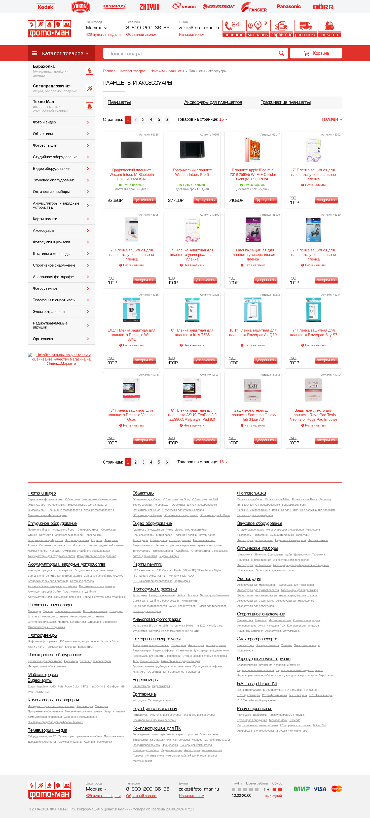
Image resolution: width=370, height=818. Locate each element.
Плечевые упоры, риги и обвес (152, 534)
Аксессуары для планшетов (213, 102)
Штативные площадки (42, 621)
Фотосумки (140, 595)
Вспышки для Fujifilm (285, 509)
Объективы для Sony (176, 499)
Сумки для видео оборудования (170, 540)
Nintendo (294, 720)
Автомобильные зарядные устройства (52, 586)
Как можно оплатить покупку (329, 28)
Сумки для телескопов (212, 605)
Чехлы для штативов (55, 616)
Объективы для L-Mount (215, 515)
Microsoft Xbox (278, 720)
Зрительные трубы (280, 554)
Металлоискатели (280, 620)
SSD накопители (160, 739)
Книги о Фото (36, 646)
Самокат (286, 645)
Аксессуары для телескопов (291, 559)
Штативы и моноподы (51, 254)
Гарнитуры (303, 534)
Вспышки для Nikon (277, 499)
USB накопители (143, 570)
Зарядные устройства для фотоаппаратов (55, 575)
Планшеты (119, 102)
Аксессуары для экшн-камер (255, 600)
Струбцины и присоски (102, 621)
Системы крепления (52, 545)
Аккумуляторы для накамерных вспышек (54, 596)
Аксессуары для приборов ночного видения (301, 565)
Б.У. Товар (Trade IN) (257, 684)
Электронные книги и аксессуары (154, 720)
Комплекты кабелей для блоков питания (191, 755)
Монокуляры (245, 570)
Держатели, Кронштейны (191, 529)
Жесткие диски (142, 760)
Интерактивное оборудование (47, 666)
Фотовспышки (45, 145)
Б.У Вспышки (293, 689)
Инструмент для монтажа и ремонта (51, 706)
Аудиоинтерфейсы (282, 534)
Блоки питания (209, 734)
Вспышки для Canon (250, 499)
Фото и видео (44, 122)
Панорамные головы (68, 611)
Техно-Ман (50, 106)
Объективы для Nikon (146, 509)
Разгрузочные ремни (162, 595)
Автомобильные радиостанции (180, 661)
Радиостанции (142, 650)
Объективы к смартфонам (181, 515)
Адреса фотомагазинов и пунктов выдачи (257, 28)
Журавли (96, 540)
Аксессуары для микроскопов (274, 570)
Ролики (32, 545)
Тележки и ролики (185, 534)
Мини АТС (139, 671)
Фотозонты (46, 534)
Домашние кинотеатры (42, 741)
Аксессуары (43, 230)
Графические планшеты (286, 102)
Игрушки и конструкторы (292, 730)
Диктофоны (260, 534)
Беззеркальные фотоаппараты (87, 504)
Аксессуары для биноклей (254, 565)
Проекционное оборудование (55, 655)
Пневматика (245, 620)
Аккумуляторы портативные (151, 645)
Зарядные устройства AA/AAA (103, 575)
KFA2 (84, 686)
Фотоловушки (291, 630)
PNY (30, 691)
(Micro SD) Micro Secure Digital (202, 570)
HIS (103, 686)
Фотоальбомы (110, 641)
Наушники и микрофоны (290, 540)
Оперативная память (146, 744)
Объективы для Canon (147, 499)
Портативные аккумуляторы (97, 586)
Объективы (43, 134)
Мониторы (101, 706)
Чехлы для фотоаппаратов (150, 605)
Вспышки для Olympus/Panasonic (258, 504)
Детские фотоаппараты (99, 509)
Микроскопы (245, 554)
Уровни (48, 611)
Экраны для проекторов (95, 661)
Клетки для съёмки (145, 556)
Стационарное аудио (250, 529)
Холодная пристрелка (251, 625)
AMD (53, 686)
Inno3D (94, 686)
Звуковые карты (171, 750)
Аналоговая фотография (54, 277)
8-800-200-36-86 (147, 28)
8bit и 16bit (319, 725)
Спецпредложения (55, 88)
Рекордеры (244, 534)
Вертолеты (326, 675)
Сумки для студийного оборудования (86, 550)
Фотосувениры (45, 288)
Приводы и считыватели (148, 755)
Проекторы (71, 661)
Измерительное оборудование (96, 556)
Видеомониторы (143, 545)
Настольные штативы (72, 621)
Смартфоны (178, 645)
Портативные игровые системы (257, 725)
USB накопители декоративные (152, 580)
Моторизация (207, 534)
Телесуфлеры (142, 550)
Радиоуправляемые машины (255, 670)
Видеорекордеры (163, 550)
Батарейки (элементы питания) (48, 580)
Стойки (32, 534)
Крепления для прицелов (303, 625)
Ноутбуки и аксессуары (165, 714)
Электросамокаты (267, 645)
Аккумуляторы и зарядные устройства (56, 205)
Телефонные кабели (146, 661)
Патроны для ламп (77, 540)
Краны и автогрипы (210, 545)
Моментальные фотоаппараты (47, 515)
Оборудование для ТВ (42, 736)
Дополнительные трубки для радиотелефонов (162, 666)
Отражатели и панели (69, 534)
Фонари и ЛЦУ (276, 625)
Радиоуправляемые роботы (255, 675)
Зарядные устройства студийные (104, 596)
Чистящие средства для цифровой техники (55, 722)
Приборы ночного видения (254, 559)
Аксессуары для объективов (255, 605)
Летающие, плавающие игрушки (279, 664)
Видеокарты (40, 680)
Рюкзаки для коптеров (147, 611)
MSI (123, 686)
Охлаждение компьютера (149, 734)
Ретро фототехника (274, 695)
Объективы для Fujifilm (147, 515)
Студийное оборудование (55, 157)
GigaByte (113, 686)
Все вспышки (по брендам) (317, 509)
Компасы (261, 620)
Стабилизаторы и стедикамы (209, 550)
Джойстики (260, 714)
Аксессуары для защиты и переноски (156, 655)
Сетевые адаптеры (82, 580)
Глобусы (70, 646)
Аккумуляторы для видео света (175, 545)
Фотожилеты (190, 600)
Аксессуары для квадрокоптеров (296, 675)
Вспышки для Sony (294, 504)
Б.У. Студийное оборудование (256, 700)
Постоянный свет (39, 529)
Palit (60, 686)
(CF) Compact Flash (168, 570)
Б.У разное (310, 689)
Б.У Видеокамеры (248, 695)
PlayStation (244, 714)
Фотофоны (111, 540)
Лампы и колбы (38, 550)
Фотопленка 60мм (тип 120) (187, 625)
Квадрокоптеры (247, 664)
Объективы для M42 (205, 499)
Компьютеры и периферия (53, 700)
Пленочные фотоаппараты (65, 509)
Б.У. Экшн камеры (320, 695)
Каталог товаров (62, 53)
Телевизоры (66, 736)
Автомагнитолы (318, 540)
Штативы (34, 616)
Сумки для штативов (182, 605)
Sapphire (42, 686)
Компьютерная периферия (45, 716)
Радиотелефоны (163, 650)
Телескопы (319, 554)
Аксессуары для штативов (87, 616)
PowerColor (72, 686)
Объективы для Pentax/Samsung (183, 509)
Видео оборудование (51, 169)
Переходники (93, 534)
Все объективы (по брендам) (151, 504)
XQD (191, 575)
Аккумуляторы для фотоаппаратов (50, 570)
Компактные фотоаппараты (99, 499)
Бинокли (260, 554)
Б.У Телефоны (298, 695)
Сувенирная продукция (252, 720)
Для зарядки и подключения (211, 650)
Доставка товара (305, 28)
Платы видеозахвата (146, 750)
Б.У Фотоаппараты (249, 689)
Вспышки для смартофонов (255, 515)
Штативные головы (95, 611)
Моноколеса (245, 650)
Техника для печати (160, 700)
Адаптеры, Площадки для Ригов (153, 529)
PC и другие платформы (295, 725)
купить (147, 200)
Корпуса (197, 739)
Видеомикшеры (169, 556)
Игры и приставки (254, 709)
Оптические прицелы (306, 620)
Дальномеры (302, 554)
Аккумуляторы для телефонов (94, 570)
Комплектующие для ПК (157, 728)
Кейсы (181, 595)
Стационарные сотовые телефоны (204, 655)
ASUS (39, 691)
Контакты (234, 28)
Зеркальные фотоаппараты (45, 499)
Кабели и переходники (98, 741)
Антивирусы (140, 714)
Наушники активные (250, 630)
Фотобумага (215, 625)
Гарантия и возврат (281, 28)
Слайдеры (182, 550)
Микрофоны (313, 529)
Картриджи (139, 700)
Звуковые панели (70, 741)
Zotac (31, 686)
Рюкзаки (193, 595)
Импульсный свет (64, 529)
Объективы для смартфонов (165, 671)
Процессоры (170, 744)
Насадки (55, 550)
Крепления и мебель (89, 736)
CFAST (162, 575)
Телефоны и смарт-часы (54, 300)
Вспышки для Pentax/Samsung (311, 499)
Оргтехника (43, 339)
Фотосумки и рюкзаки (51, 242)
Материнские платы (217, 739)
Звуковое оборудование (54, 180)
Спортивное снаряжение (54, 265)
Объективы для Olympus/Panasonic (194, 504)
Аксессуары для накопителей (203, 750)
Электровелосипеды (307, 645)
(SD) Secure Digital (144, 575)
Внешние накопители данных (83, 711)
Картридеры (182, 580)
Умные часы (184, 650)
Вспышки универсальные (253, 509)
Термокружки (54, 646)
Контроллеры (181, 739)
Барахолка (51, 70)
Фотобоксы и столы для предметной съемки (95, 545)
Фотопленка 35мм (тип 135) (150, 625)
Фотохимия (140, 630)
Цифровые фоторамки (42, 641)
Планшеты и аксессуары (199, 714)
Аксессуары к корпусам (182, 734)
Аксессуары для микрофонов (285, 529)
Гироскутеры (245, 645)
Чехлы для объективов (214, 595)
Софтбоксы (108, 529)
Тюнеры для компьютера (196, 744)
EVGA (48, 691)
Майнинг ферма (43, 675)
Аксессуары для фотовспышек (257, 595)
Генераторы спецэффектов (45, 540)
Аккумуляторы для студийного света (51, 556)
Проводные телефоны (207, 666)
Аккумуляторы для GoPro (44, 591)
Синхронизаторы (88, 529)
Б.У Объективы (273, 689)
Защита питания (114, 711)
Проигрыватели (114, 736)
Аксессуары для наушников (255, 540)
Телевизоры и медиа (47, 730)
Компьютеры (85, 706)
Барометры (85, 646)
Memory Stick (177, 575)
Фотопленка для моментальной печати (174, 630)
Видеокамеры (37, 509)
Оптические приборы (51, 192)
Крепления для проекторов (45, 661)
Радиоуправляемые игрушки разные (299, 670)
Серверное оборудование (80, 716)
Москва (94, 28)
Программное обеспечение (45, 711)
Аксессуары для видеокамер (299, 590)
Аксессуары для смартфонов (298, 595)
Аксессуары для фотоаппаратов (258, 590)
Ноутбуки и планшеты (167, 71)
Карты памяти (45, 219)
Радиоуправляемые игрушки (50, 325)
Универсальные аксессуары (255, 730)
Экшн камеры (37, 504)
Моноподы (34, 611)
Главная (109, 71)
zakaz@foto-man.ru (199, 28)
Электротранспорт (49, 312)
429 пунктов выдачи (103, 34)
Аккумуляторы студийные (79, 591)
